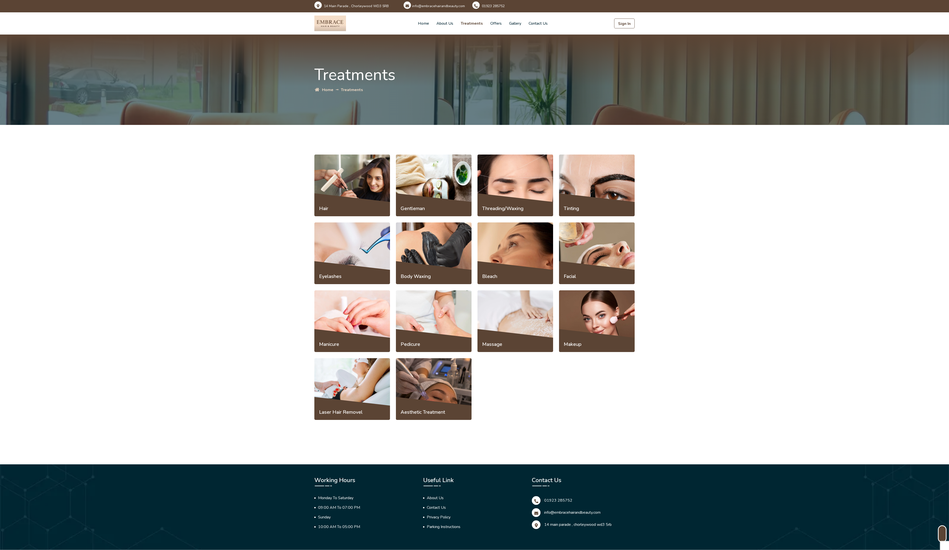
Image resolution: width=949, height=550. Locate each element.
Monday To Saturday (335, 498)
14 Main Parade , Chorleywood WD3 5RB (578, 524)
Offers (496, 23)
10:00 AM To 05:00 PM (339, 527)
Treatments (472, 23)
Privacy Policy (439, 517)
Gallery (515, 23)
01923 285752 (493, 6)
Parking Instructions (443, 527)
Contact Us (436, 507)
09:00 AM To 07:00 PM (339, 507)
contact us (538, 23)
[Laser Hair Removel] (352, 383)
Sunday (324, 517)
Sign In (624, 23)
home (327, 90)
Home (423, 23)
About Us (444, 23)
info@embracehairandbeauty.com (438, 6)
